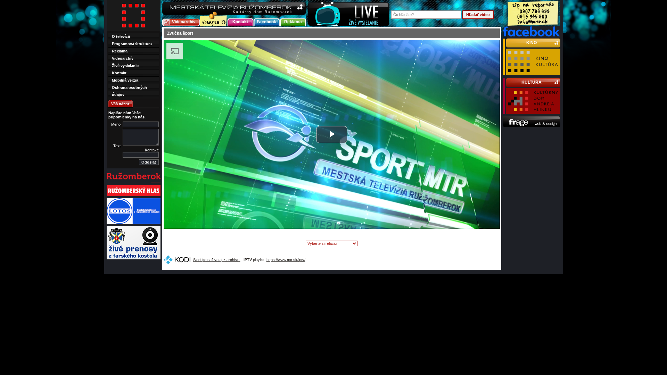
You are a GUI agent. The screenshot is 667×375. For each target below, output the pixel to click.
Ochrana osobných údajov (129, 91)
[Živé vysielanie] (348, 13)
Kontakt (240, 21)
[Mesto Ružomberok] (133, 182)
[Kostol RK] (133, 259)
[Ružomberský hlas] (133, 195)
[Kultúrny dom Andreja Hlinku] (533, 111)
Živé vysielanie (125, 66)
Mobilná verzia (125, 80)
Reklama (293, 21)
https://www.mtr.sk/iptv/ (285, 260)
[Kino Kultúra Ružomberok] (533, 72)
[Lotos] (133, 223)
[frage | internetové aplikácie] (531, 126)
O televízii (121, 36)
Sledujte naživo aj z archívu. (216, 260)
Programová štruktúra (132, 44)
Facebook (266, 21)
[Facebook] (531, 35)
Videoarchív (184, 21)
